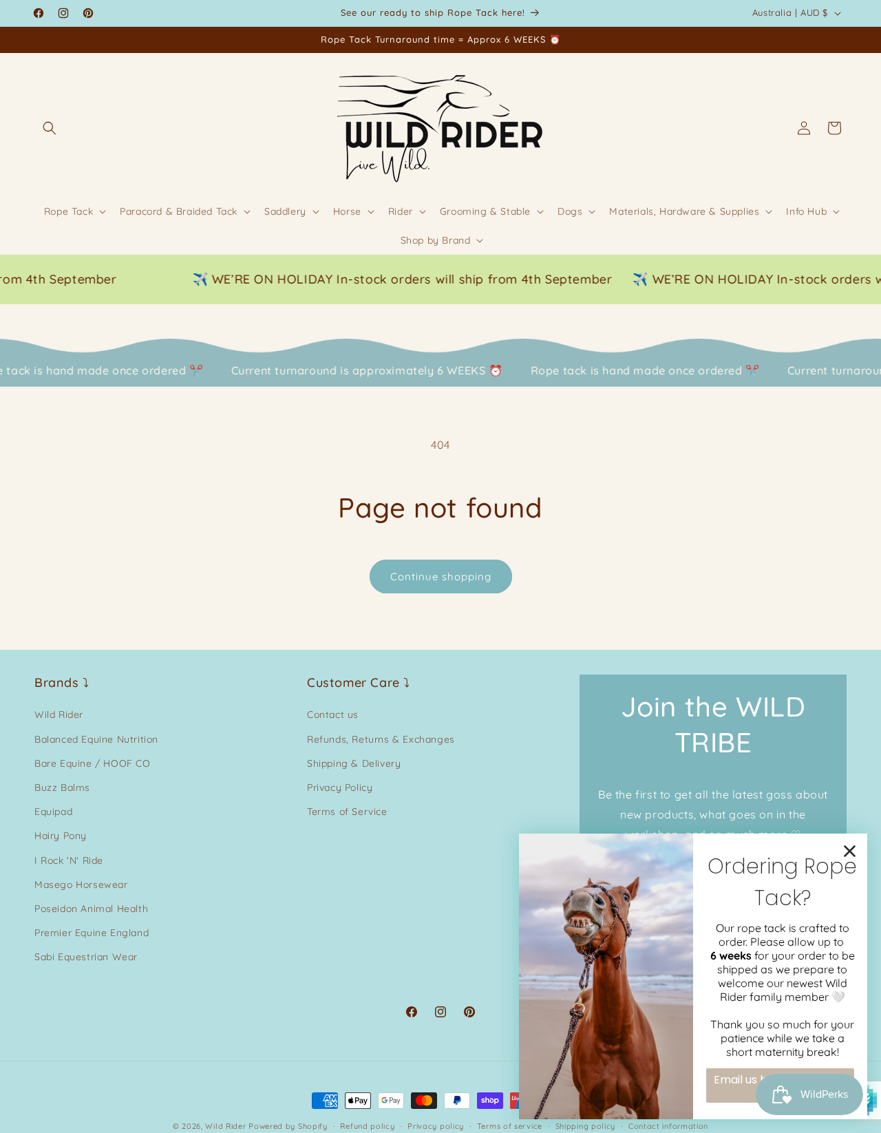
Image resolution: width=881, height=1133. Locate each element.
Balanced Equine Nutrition (96, 739)
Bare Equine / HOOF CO (92, 763)
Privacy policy (435, 1125)
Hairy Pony (60, 836)
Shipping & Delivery (354, 763)
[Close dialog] (850, 851)
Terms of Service (347, 811)
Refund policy (367, 1125)
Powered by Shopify (288, 1126)
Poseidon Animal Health (91, 908)
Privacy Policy (339, 787)
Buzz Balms (62, 787)
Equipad (53, 811)
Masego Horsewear (81, 884)
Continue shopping (440, 576)
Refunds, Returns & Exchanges (381, 739)
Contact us (333, 715)
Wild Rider (58, 715)
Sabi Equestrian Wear (86, 957)
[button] (49, 128)
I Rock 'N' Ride (68, 860)
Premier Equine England (91, 932)
